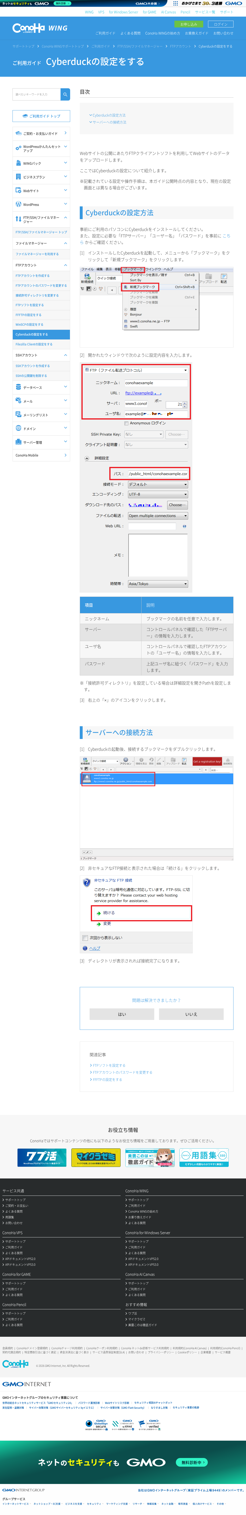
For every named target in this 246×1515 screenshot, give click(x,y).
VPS (101, 11)
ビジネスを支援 (73, 1503)
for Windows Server (123, 11)
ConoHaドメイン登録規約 (32, 1348)
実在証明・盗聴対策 (13, 1407)
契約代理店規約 (11, 1352)
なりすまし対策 (159, 1407)
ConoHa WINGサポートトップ (63, 46)
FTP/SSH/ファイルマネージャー (140, 46)
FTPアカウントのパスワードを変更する (123, 1072)
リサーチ (137, 1503)
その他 (220, 1503)
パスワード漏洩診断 (89, 1403)
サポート (227, 11)
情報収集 (152, 1503)
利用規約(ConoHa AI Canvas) (190, 1348)
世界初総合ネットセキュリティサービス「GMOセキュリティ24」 (37, 1403)
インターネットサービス (15, 1503)
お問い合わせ (223, 33)
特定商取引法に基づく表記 (40, 1352)
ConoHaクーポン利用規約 (101, 1348)
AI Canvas (168, 11)
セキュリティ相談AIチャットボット (153, 1402)
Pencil (185, 11)
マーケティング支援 (117, 1503)
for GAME (149, 11)
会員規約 (7, 1348)
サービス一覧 (205, 11)
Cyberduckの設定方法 (109, 115)
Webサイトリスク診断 (117, 1403)
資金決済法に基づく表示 (74, 1352)
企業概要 (206, 1352)
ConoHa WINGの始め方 (162, 33)
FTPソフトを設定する (109, 1065)
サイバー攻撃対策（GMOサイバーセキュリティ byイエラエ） (62, 1407)
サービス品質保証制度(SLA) (108, 1352)
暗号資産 (183, 1503)
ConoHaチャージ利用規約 (67, 1348)
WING (89, 11)
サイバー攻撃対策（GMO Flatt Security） (123, 1407)
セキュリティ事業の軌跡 (186, 1407)
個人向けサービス (202, 1503)
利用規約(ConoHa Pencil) (225, 1348)
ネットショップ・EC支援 (47, 1503)
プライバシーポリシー (161, 1352)
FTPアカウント (180, 46)
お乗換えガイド (197, 33)
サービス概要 (223, 1352)
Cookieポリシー (187, 1352)
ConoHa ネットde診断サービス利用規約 (145, 1348)
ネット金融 (167, 1503)
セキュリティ (94, 1503)
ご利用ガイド (105, 33)
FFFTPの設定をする (107, 1079)
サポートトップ (23, 46)
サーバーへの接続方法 (109, 122)
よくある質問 (130, 33)
